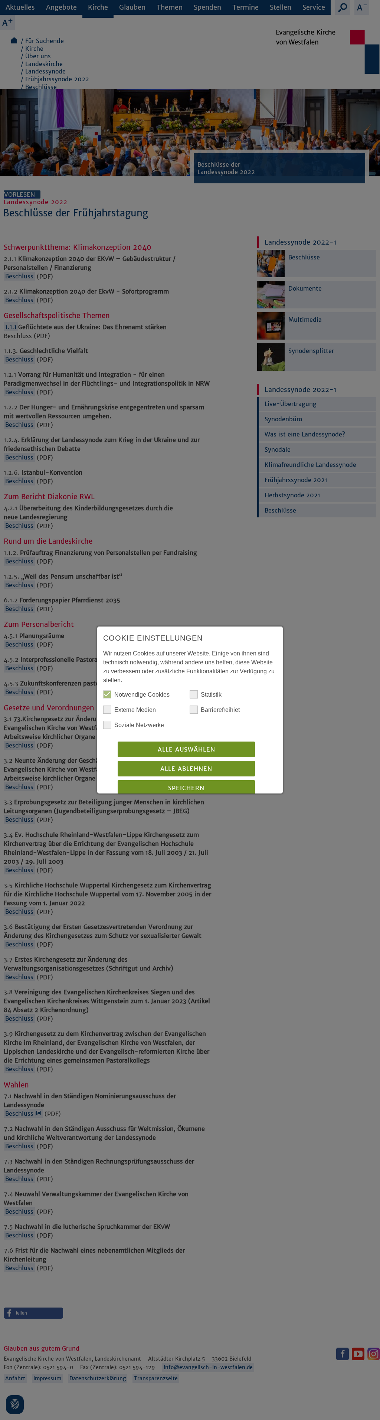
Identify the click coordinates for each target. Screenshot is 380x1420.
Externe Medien (135, 710)
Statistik (211, 694)
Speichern (186, 788)
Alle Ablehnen (186, 768)
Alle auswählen (186, 749)
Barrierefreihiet (220, 710)
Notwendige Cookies (142, 694)
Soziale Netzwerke (139, 725)
